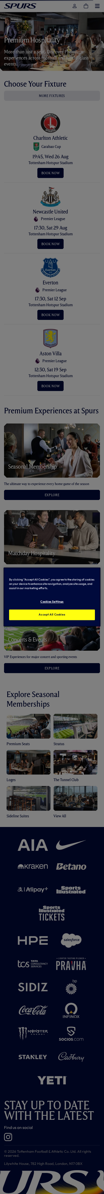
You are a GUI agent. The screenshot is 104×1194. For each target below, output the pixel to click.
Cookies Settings (52, 602)
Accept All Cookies (52, 615)
